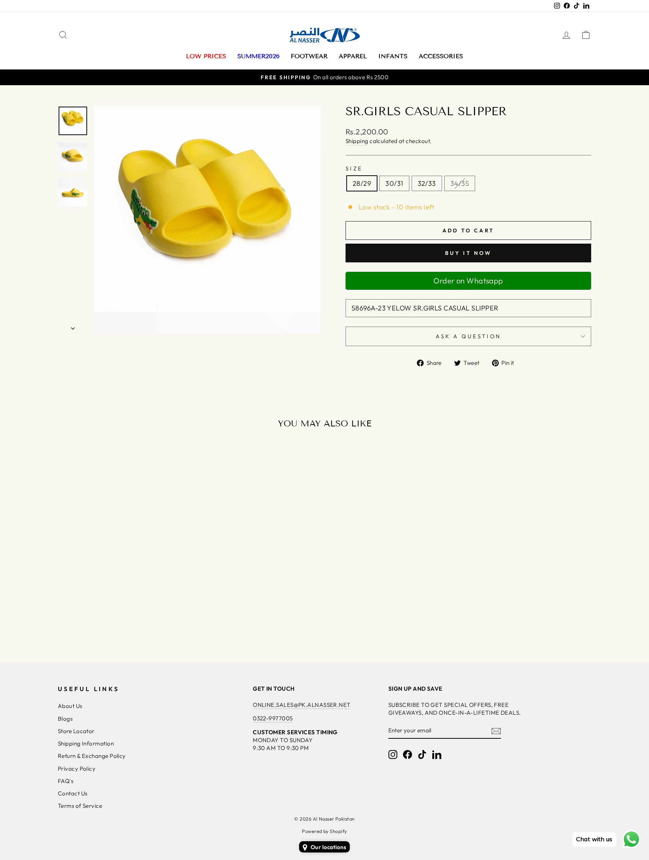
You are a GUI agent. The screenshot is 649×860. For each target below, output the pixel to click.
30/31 (394, 183)
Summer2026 (258, 56)
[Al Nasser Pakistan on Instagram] (392, 754)
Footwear (309, 56)
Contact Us (73, 793)
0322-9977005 (273, 718)
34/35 (459, 183)
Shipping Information (86, 743)
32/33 (427, 183)
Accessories (441, 56)
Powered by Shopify (324, 831)
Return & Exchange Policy (92, 755)
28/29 (362, 183)
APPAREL (353, 56)
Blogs (65, 718)
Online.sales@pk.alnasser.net (302, 704)
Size (354, 168)
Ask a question (468, 336)
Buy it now (468, 253)
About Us (70, 705)
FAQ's (65, 781)
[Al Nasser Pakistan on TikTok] (422, 754)
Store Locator (76, 731)
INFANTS (393, 56)
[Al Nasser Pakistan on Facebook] (407, 754)
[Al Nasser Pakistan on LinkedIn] (436, 754)
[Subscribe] (496, 731)
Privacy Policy (76, 768)
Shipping (357, 141)
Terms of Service (80, 805)
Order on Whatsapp (468, 280)
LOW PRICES (206, 56)
